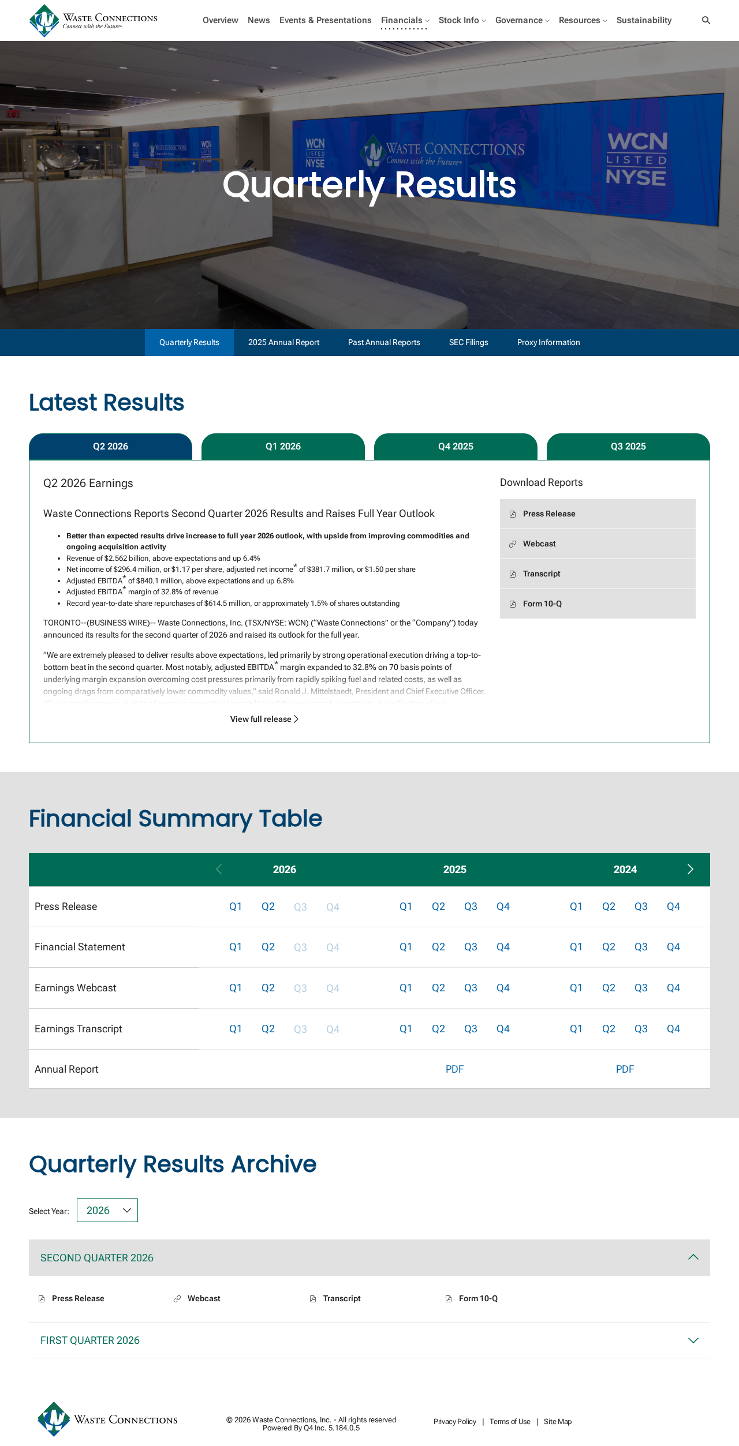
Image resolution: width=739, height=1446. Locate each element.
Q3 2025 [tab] (628, 446)
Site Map (558, 1422)
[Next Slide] (690, 869)
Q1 (235, 906)
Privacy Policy (455, 1422)
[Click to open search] (703, 20)
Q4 (503, 906)
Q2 (268, 906)
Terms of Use (510, 1422)
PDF (455, 1069)
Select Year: (49, 1211)
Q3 (470, 906)
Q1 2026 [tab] (283, 446)
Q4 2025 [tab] (455, 446)
